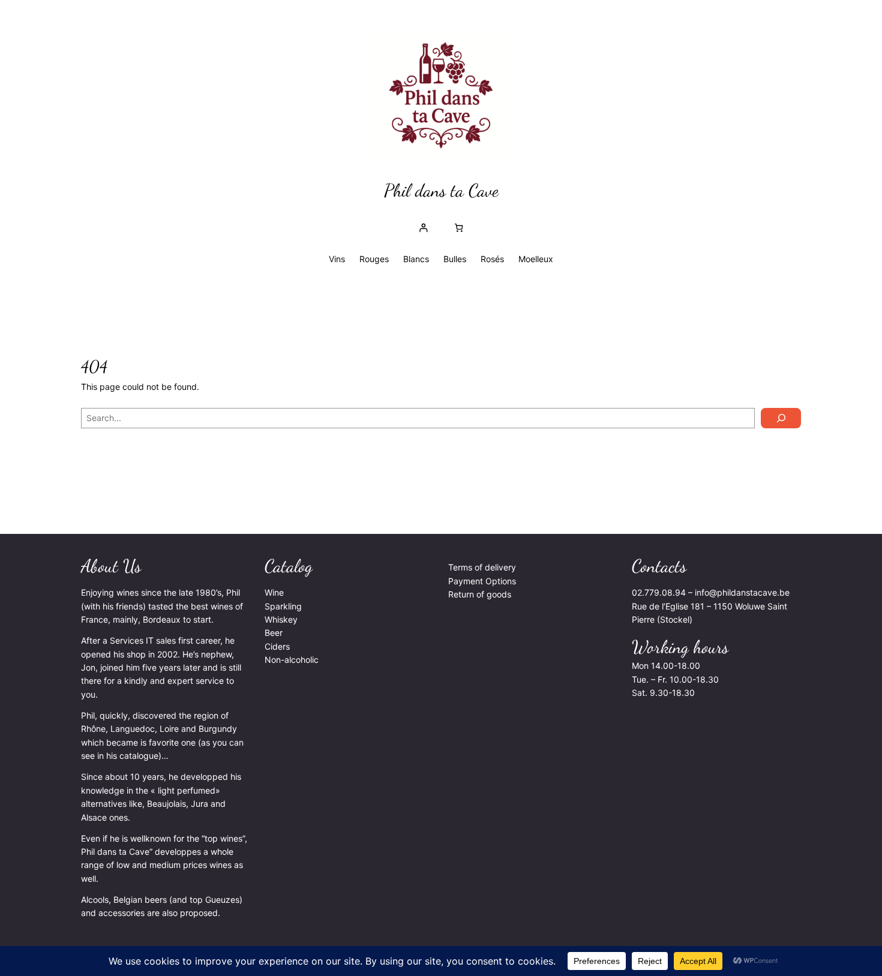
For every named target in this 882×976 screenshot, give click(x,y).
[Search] (781, 418)
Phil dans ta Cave (441, 190)
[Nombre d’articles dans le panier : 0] (458, 227)
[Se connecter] (423, 227)
